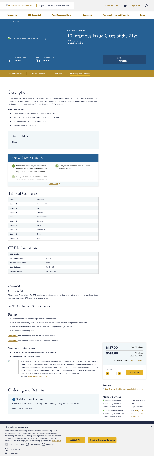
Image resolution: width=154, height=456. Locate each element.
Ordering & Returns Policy (23, 408)
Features (58, 74)
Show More (53, 184)
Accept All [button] (75, 439)
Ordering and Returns (80, 74)
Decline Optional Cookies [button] (102, 440)
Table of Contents (14, 74)
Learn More (12, 336)
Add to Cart (135, 372)
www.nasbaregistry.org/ (37, 376)
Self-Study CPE (15, 22)
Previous (4, 73)
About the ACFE (111, 6)
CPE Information (38, 74)
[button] (33, 453)
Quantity (109, 370)
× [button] (151, 426)
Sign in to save (137, 360)
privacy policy (56, 441)
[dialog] (77, 440)
